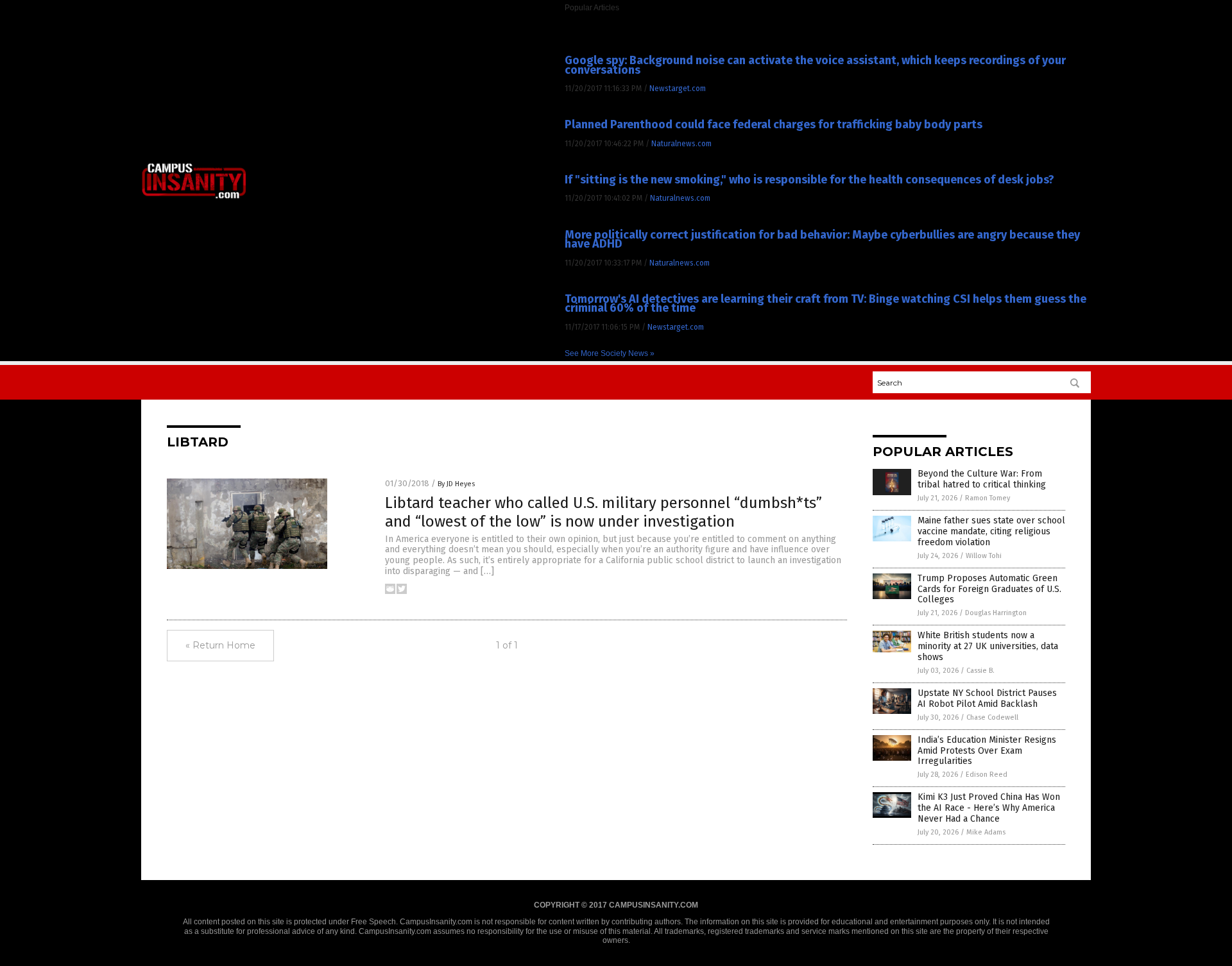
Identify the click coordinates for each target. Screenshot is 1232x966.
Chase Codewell (992, 717)
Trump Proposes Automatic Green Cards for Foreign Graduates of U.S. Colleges (989, 589)
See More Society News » (609, 353)
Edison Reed (986, 774)
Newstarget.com (677, 88)
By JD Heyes (456, 484)
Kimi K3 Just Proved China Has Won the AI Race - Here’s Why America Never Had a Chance (989, 808)
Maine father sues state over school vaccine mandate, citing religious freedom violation (991, 531)
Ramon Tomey (987, 498)
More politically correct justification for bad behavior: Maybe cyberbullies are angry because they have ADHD (822, 239)
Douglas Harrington (996, 613)
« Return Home (220, 645)
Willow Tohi (984, 556)
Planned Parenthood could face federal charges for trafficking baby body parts (773, 124)
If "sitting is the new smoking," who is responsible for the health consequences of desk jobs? (809, 180)
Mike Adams (985, 832)
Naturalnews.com (681, 143)
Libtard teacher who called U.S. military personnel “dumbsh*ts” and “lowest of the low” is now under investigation (603, 512)
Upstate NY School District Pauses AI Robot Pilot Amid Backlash (987, 698)
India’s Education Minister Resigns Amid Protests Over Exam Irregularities (987, 750)
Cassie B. (980, 670)
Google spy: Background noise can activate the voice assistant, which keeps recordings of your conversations (815, 64)
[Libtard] (194, 197)
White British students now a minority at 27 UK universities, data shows (988, 646)
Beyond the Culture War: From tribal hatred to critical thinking (982, 479)
